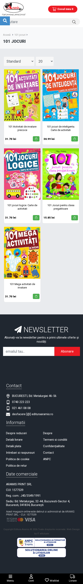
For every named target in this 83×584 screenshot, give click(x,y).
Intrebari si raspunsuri (20, 452)
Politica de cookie (17, 459)
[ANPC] (41, 542)
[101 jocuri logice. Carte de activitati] (22, 174)
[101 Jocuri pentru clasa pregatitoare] (61, 174)
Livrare (73, 580)
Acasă (6, 34)
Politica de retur (16, 465)
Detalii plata (13, 446)
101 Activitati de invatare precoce (22, 128)
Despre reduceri (16, 433)
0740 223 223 (21, 402)
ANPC (47, 459)
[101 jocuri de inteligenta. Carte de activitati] (61, 95)
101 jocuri (20, 34)
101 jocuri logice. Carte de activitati (22, 207)
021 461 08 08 (21, 408)
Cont (31, 580)
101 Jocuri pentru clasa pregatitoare (60, 207)
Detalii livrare (14, 439)
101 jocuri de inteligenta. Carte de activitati (61, 128)
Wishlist (54, 580)
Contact (48, 452)
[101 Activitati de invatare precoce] (22, 95)
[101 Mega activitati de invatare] (22, 253)
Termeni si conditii (55, 439)
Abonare (67, 351)
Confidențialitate (54, 446)
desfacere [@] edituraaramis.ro (32, 414)
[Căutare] (74, 21)
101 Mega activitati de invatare (22, 286)
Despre (47, 433)
